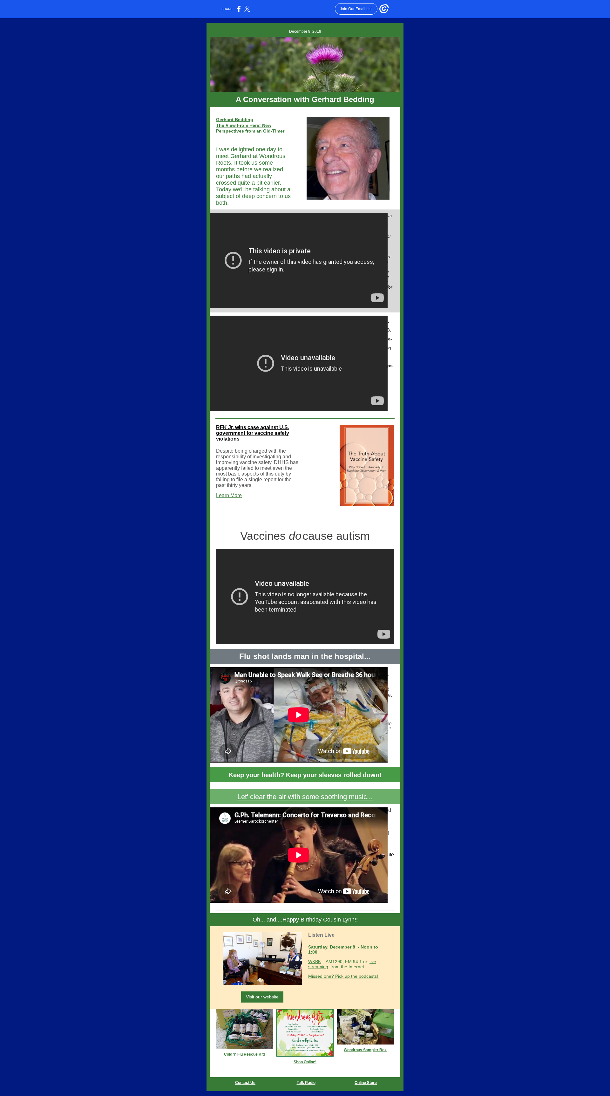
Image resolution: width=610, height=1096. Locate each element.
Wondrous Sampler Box (365, 1050)
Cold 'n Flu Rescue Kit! (244, 1054)
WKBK (314, 961)
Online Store (366, 1082)
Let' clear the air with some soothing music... (305, 797)
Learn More (229, 495)
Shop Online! (305, 1062)
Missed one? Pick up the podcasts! (343, 976)
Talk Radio (306, 1082)
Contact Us (245, 1082)
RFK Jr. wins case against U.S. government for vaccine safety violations (252, 433)
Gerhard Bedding (234, 119)
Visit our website (262, 996)
